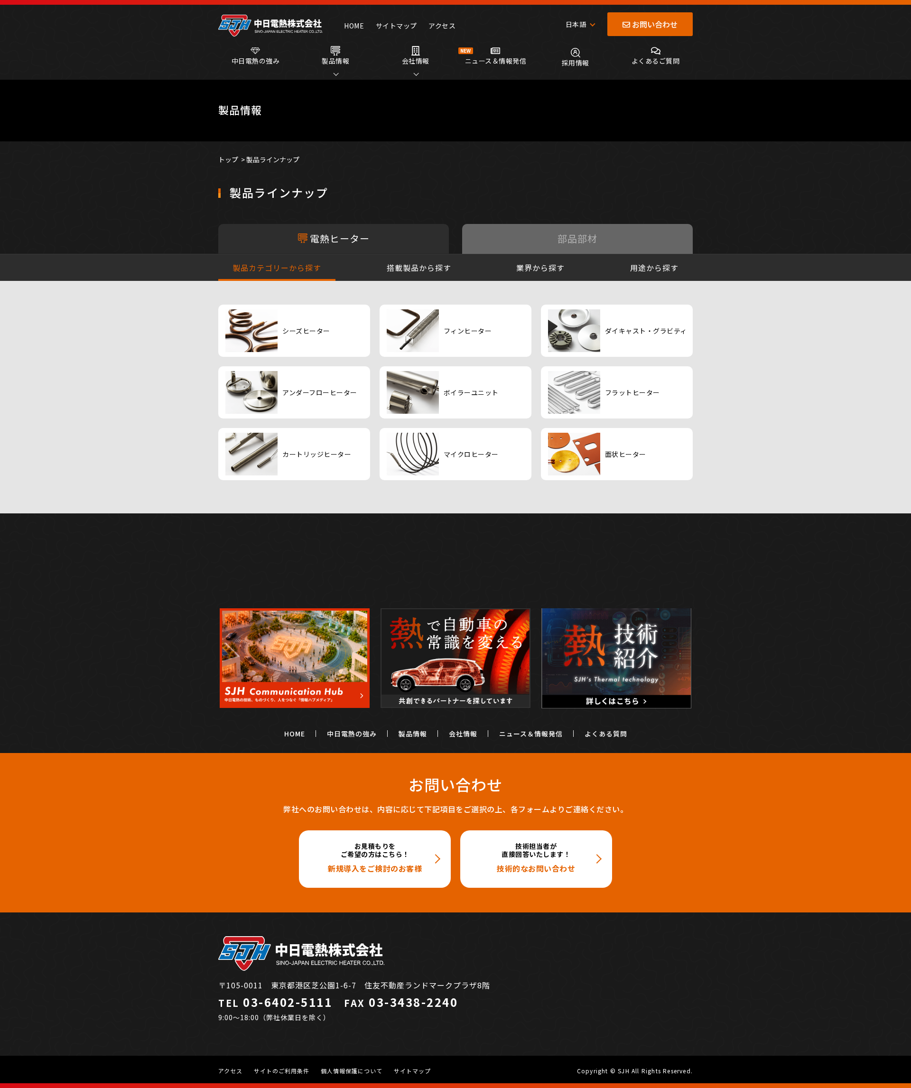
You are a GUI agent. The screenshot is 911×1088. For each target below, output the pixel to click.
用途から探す (654, 267)
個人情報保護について (351, 1071)
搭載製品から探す (419, 267)
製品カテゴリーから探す (276, 267)
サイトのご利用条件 (281, 1071)
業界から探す (540, 267)
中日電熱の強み (352, 733)
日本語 (576, 24)
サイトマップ (396, 25)
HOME (354, 25)
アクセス (442, 25)
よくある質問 (606, 733)
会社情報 (463, 733)
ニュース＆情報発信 (531, 733)
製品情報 (413, 733)
